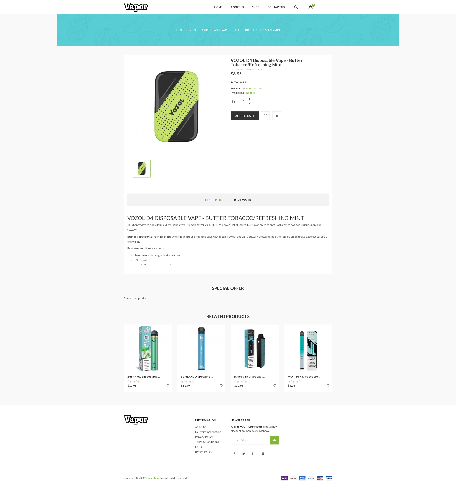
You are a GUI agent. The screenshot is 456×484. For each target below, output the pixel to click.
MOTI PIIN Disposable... (304, 376)
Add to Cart (245, 115)
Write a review (254, 69)
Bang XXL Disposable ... (197, 376)
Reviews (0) (242, 200)
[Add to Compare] (276, 115)
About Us (200, 426)
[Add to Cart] (128, 329)
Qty (233, 101)
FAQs (198, 446)
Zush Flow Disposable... (143, 376)
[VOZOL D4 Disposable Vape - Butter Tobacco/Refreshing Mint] (142, 168)
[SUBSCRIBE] (274, 440)
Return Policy (203, 451)
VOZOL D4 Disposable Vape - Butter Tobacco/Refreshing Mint (236, 30)
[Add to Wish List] (265, 115)
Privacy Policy (204, 436)
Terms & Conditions (207, 441)
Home (178, 30)
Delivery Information (208, 431)
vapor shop (152, 477)
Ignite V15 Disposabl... (249, 376)
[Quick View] (128, 348)
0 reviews (238, 69)
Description (215, 200)
